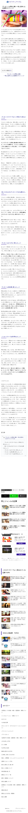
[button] (22, 496)
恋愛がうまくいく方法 (7, 490)
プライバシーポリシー (20, 808)
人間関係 (22, 490)
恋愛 (3, 492)
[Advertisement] (14, 96)
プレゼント (16, 490)
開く (10, 70)
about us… (7, 808)
